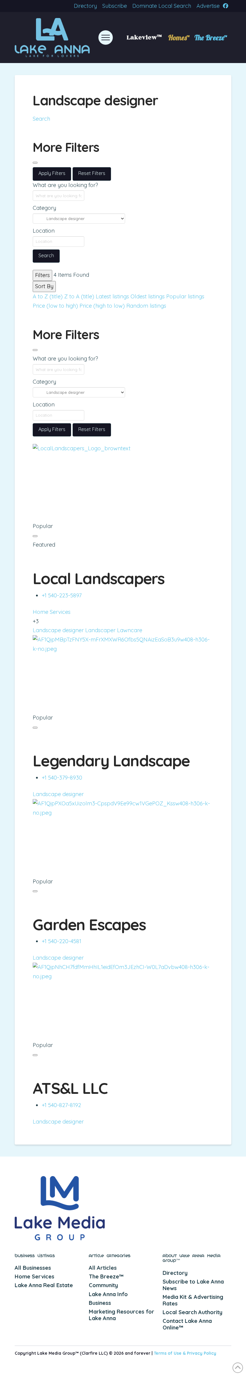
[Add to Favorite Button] (35, 536)
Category (44, 207)
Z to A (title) (79, 296)
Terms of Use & (170, 1353)
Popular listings (185, 296)
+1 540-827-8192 (61, 1105)
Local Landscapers (98, 578)
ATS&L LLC (70, 1088)
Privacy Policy (201, 1353)
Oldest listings (147, 296)
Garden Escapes (89, 924)
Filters (42, 275)
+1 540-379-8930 (62, 777)
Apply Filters (51, 173)
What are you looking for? (65, 185)
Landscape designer (58, 630)
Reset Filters (91, 173)
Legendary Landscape (111, 760)
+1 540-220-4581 (61, 941)
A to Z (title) (48, 296)
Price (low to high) (55, 305)
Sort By (44, 286)
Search (41, 118)
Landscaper (100, 630)
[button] (105, 37)
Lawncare (129, 630)
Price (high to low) (102, 305)
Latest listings (112, 296)
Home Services (51, 611)
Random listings (146, 305)
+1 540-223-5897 (62, 595)
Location (44, 230)
